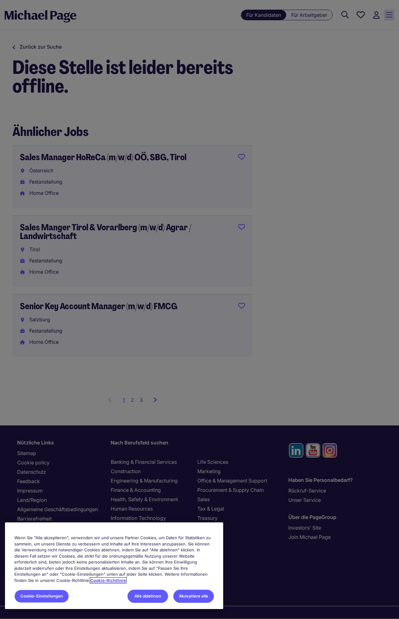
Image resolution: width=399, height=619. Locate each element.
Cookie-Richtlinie (108, 580)
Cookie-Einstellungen (41, 595)
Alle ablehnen (147, 595)
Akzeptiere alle (193, 595)
